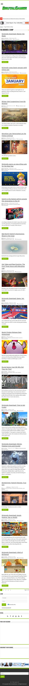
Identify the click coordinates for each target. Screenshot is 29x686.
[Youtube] (16, 616)
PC (15, 139)
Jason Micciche (5, 38)
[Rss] (7, 616)
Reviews (3, 489)
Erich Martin (5, 371)
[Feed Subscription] (28, 30)
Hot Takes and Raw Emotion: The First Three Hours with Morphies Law (13, 266)
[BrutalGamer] (14, 8)
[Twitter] (13, 616)
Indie (4, 337)
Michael (4, 105)
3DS (3, 169)
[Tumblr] (21, 616)
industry (4, 204)
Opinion (21, 105)
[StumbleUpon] (18, 616)
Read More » (5, 62)
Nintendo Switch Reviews (17, 488)
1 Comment (5, 106)
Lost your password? (6, 607)
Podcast (19, 372)
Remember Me (12, 604)
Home (1, 26)
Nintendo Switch (8, 39)
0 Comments (16, 39)
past (24, 105)
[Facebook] (10, 616)
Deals (4, 73)
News (4, 39)
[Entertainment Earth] (14, 22)
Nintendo (10, 73)
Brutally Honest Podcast (7, 372)
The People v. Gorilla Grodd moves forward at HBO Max (15, 18)
